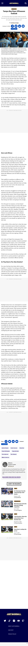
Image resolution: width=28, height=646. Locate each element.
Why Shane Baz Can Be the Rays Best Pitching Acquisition (20, 505)
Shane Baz (22, 448)
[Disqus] (14, 585)
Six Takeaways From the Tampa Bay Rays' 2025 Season (19, 492)
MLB (16, 488)
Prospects (17, 501)
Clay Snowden (18, 534)
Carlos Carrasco (14, 448)
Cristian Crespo (15, 22)
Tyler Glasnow (13, 454)
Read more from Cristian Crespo (11, 477)
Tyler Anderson (5, 454)
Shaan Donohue (18, 523)
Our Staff (11, 630)
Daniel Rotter (18, 497)
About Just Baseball (14, 626)
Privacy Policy (12, 634)
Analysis (14, 9)
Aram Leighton (18, 510)
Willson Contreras (5, 457)
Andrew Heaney (5, 448)
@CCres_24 (11, 466)
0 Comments (14, 28)
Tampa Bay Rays (15, 451)
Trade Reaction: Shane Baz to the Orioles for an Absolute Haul (20, 518)
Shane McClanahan (6, 451)
